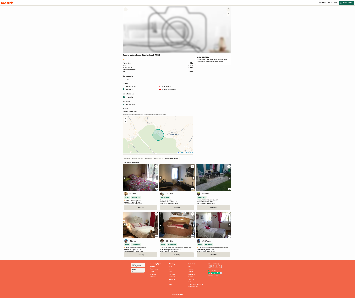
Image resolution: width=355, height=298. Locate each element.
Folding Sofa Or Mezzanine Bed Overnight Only (179, 247)
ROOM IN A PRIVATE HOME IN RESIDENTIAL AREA (207, 200)
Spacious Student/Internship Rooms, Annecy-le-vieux (215, 247)
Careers (171, 269)
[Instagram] (212, 266)
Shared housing (154, 269)
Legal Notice (172, 276)
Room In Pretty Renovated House (138, 247)
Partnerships (172, 274)
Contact (191, 269)
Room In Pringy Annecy (135, 200)
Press (170, 271)
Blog (170, 266)
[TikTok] (216, 266)
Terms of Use (172, 279)
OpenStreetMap (189, 152)
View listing (141, 207)
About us (191, 271)
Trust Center (191, 279)
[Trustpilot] (215, 275)
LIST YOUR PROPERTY (348, 2)
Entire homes (153, 276)
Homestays (152, 266)
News (170, 284)
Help (190, 266)
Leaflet (181, 152)
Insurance (191, 276)
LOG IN (330, 2)
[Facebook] (209, 266)
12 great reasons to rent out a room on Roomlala (196, 285)
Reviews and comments (194, 282)
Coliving (152, 271)
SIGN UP (335, 2)
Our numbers (172, 282)
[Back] (126, 11)
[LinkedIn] (220, 266)
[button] (125, 118)
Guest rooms (153, 274)
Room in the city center (166, 200)
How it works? (192, 274)
